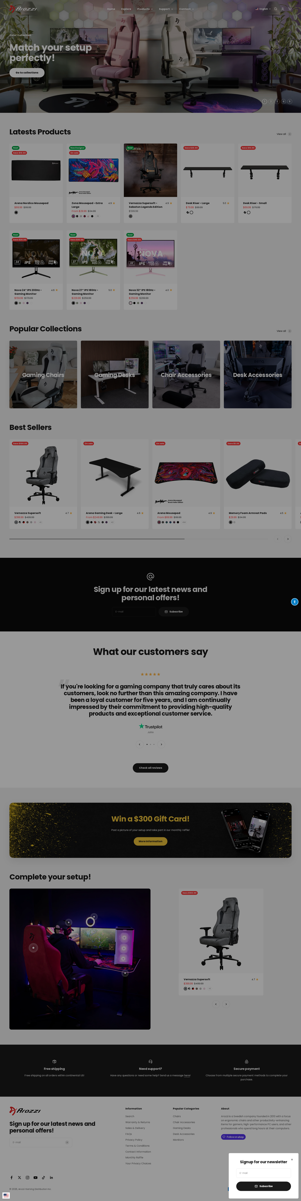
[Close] (291, 1159)
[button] (294, 602)
